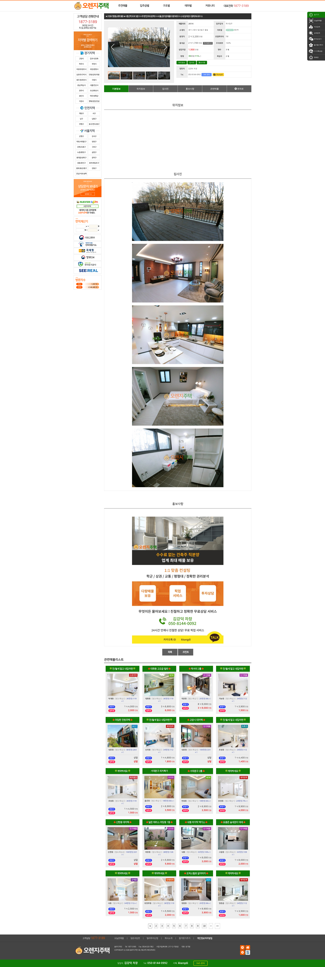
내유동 (111, 750)
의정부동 (147, 903)
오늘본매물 (318, 20)
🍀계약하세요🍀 (123, 771)
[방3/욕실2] (120, 699)
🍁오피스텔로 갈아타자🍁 (196, 873)
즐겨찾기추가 (318, 45)
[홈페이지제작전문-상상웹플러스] (247, 952)
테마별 (188, 5)
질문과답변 (135, 938)
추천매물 (122, 5)
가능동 (221, 699)
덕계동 (111, 699)
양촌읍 (221, 903)
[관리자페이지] (242, 952)
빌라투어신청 (152, 938)
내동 (183, 852)
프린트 (186, 652)
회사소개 (168, 938)
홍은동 (147, 801)
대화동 (148, 699)
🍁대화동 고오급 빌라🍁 (159, 668)
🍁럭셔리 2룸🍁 (196, 668)
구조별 (166, 5)
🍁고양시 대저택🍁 (196, 720)
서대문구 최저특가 (159, 771)
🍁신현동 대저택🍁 (122, 822)
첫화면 (316, 57)
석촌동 (184, 699)
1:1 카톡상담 (318, 51)
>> (217, 926)
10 (204, 926)
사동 (110, 903)
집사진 (191, 62)
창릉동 (184, 903)
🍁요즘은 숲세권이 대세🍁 (233, 822)
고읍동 (221, 852)
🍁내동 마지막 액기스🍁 (196, 822)
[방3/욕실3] (120, 750)
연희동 (184, 801)
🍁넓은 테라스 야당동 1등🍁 (159, 822)
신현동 (110, 852)
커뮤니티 (210, 5)
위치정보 (181, 62)
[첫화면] (247, 947)
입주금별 (144, 5)
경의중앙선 (229, 30)
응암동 (221, 801)
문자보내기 (318, 39)
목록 (170, 652)
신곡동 (148, 750)
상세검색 (317, 33)
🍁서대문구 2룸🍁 (196, 771)
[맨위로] (242, 947)
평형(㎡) (205, 699)
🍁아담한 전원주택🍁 (122, 720)
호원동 (221, 750)
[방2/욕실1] (193, 699)
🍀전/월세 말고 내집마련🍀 (122, 668)
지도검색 (317, 27)
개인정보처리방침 (204, 938)
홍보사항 (202, 62)
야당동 (148, 852)
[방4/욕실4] (193, 750)
